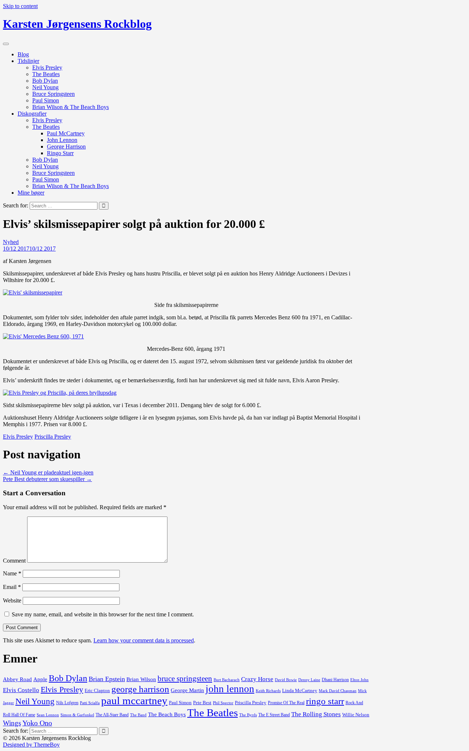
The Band (138, 715)
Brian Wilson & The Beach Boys (70, 107)
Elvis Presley (47, 67)
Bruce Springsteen (53, 94)
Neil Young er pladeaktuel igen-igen (48, 472)
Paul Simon (45, 100)
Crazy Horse (257, 679)
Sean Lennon (48, 715)
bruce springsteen (185, 679)
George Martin (187, 690)
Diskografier (32, 113)
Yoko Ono (37, 723)
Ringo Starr (60, 153)
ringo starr (325, 701)
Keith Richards (268, 690)
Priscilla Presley (52, 436)
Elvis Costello (21, 690)
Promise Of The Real (286, 702)
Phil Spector (223, 703)
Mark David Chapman (338, 690)
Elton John (359, 679)
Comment (14, 560)
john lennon (230, 688)
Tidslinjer (28, 61)
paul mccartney (134, 700)
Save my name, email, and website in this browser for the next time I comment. (103, 614)
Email (12, 587)
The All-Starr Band (112, 714)
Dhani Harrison (335, 679)
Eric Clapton (97, 690)
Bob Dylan (45, 81)
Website (12, 600)
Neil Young (45, 87)
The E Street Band (274, 714)
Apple (40, 679)
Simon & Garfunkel (77, 715)
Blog (23, 54)
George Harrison (66, 146)
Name (12, 573)
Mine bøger (31, 192)
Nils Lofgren (67, 702)
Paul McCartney (66, 133)
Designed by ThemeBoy (31, 744)
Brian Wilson (141, 679)
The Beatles (46, 74)
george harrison (140, 689)
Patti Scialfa (90, 703)
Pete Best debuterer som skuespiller (47, 479)
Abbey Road (17, 679)
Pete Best (202, 702)
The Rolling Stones (316, 714)
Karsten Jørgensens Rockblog (77, 23)
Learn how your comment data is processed (143, 640)
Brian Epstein (107, 679)
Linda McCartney (299, 690)
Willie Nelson (355, 714)
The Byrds (248, 715)
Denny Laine (309, 680)
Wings (12, 723)
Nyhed (11, 242)
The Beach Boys (167, 714)
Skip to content (20, 6)
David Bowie (286, 679)
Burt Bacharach (227, 680)
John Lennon (62, 140)
